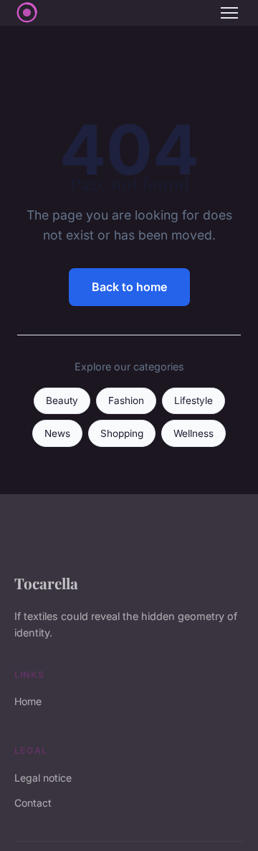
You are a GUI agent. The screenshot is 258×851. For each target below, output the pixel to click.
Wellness (193, 433)
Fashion (126, 400)
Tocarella (46, 583)
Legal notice (43, 778)
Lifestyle (193, 400)
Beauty (62, 400)
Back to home (129, 287)
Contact (33, 803)
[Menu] (229, 12)
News (57, 433)
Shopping (121, 433)
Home (28, 701)
